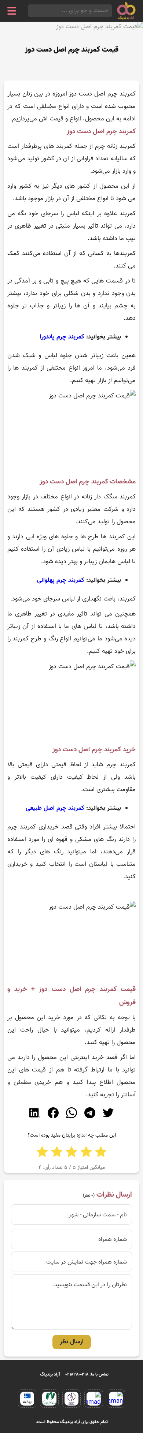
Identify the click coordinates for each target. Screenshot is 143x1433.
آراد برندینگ (50, 1374)
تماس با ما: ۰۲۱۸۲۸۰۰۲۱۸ (87, 1374)
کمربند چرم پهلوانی (60, 580)
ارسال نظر (72, 1342)
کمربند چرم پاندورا (62, 337)
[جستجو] (30, 10)
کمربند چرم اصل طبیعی (55, 808)
